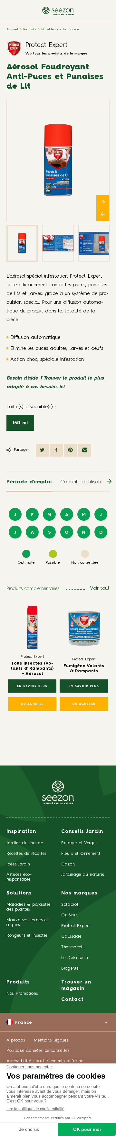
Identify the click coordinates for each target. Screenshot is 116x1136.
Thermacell (72, 947)
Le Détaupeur (75, 958)
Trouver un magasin (76, 985)
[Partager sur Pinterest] (70, 450)
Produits (29, 29)
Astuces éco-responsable (19, 877)
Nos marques (79, 893)
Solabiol (69, 905)
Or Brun (69, 915)
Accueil (12, 29)
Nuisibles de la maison (60, 29)
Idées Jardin (18, 864)
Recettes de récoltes (26, 854)
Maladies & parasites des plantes (28, 907)
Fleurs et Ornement (81, 854)
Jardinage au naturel (82, 875)
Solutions (19, 893)
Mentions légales (51, 1040)
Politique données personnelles (38, 1051)
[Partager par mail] (84, 450)
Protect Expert (46, 45)
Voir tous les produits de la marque (56, 53)
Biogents (69, 968)
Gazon (68, 864)
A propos (15, 1040)
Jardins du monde (24, 843)
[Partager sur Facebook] (56, 450)
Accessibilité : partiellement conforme (44, 1061)
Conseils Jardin (82, 831)
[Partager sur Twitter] (42, 450)
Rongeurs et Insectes (27, 935)
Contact (72, 999)
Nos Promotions (22, 994)
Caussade (71, 936)
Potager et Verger (79, 843)
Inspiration (21, 831)
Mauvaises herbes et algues (27, 922)
